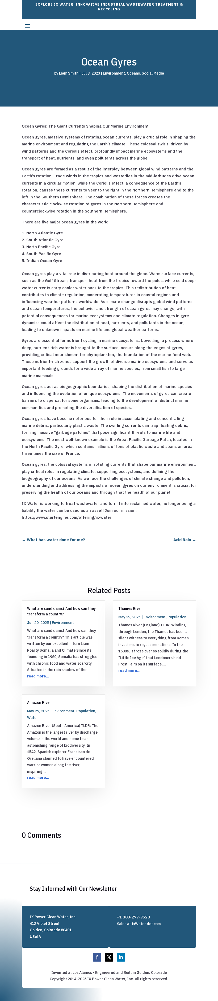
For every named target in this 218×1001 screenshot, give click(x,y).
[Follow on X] (109, 957)
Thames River (130, 608)
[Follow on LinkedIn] (121, 957)
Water (32, 717)
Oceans (133, 73)
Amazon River (39, 702)
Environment (114, 73)
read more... (38, 676)
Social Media (153, 73)
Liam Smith (68, 73)
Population (176, 617)
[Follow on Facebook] (97, 957)
